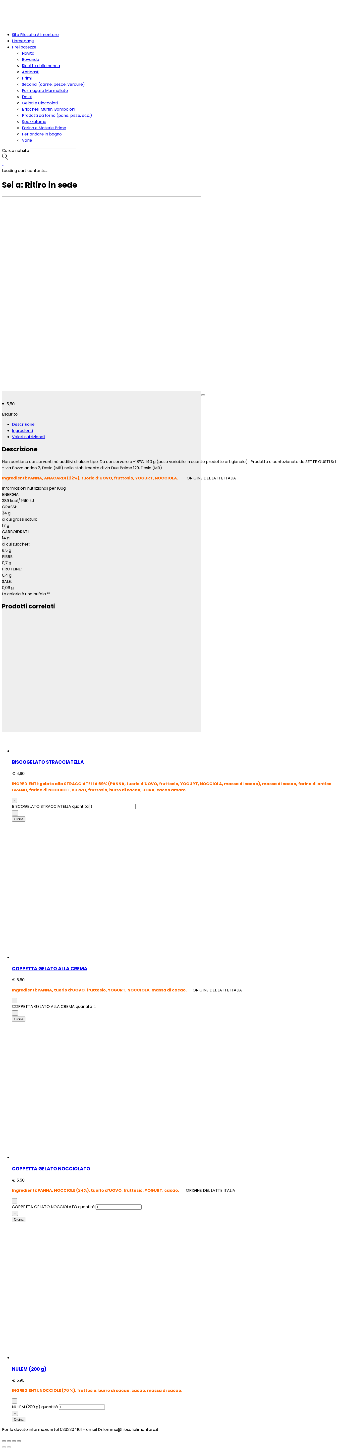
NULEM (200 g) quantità (35, 1407)
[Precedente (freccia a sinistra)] (4, 1447)
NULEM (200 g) (29, 1369)
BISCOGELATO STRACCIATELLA (48, 762)
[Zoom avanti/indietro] (19, 1441)
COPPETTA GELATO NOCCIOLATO (51, 1168)
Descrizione (23, 424)
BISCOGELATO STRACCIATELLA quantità (50, 806)
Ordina (18, 819)
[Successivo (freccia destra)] (9, 1447)
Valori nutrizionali (28, 437)
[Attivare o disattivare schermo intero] (14, 1441)
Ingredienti (22, 430)
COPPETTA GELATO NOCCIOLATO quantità (53, 1207)
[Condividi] (9, 1441)
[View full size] (203, 395)
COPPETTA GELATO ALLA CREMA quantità (52, 1006)
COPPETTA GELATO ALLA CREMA (49, 968)
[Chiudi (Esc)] (4, 1441)
